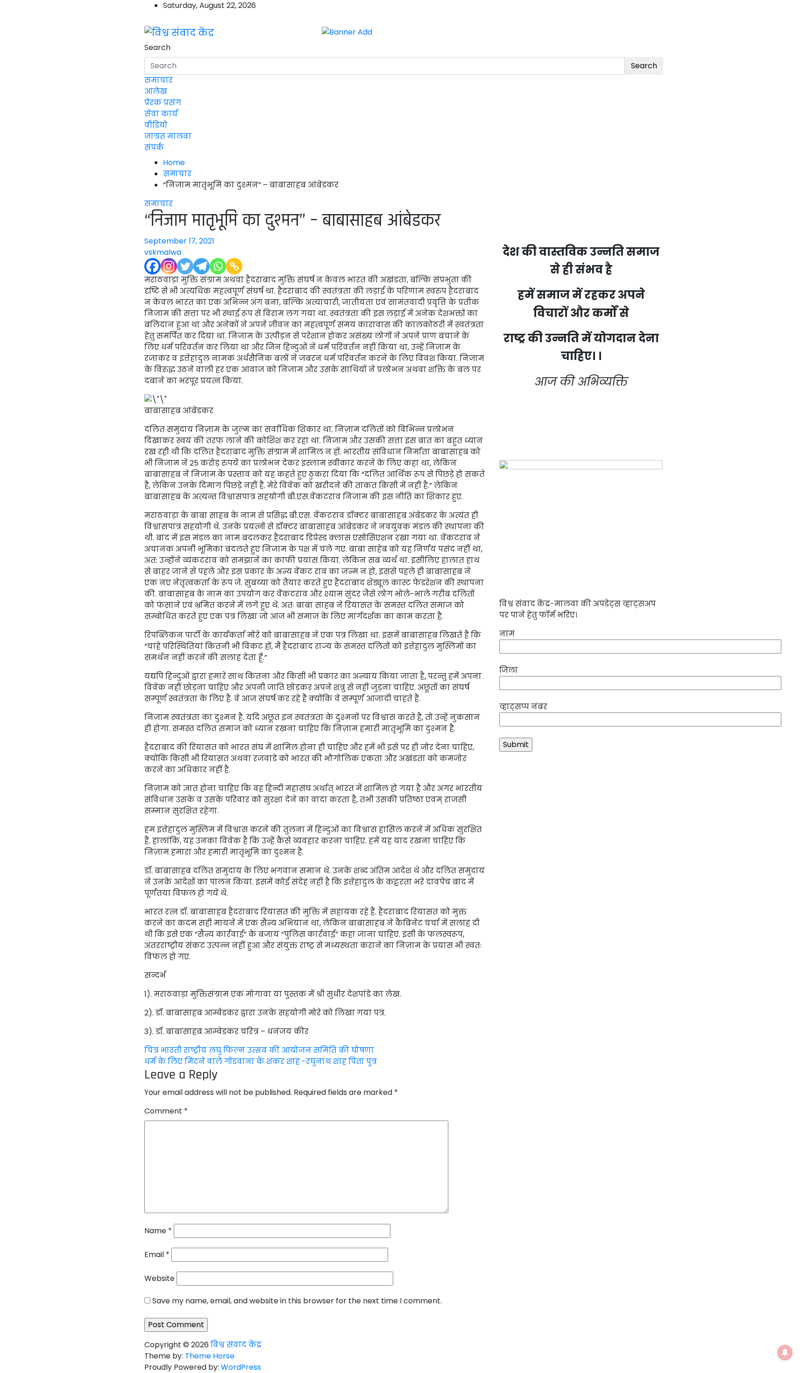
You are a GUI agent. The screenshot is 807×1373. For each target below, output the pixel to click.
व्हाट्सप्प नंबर (523, 706)
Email (157, 1254)
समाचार (158, 80)
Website (159, 1278)
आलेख (155, 91)
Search (157, 47)
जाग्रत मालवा (167, 136)
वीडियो (156, 125)
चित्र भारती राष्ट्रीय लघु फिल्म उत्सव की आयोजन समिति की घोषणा (259, 1050)
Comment (166, 1111)
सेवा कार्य (161, 113)
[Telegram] (201, 266)
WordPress (241, 1367)
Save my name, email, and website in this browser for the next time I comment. (297, 1300)
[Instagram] (169, 266)
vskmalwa (162, 252)
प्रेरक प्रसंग (162, 102)
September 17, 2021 (179, 241)
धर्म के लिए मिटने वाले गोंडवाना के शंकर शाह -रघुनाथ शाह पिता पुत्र (260, 1061)
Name (158, 1230)
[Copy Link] (234, 266)
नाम (507, 633)
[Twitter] (185, 266)
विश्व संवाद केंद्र (236, 1344)
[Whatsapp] (218, 266)
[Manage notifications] (785, 1352)
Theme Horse (209, 1356)
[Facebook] (152, 266)
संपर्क (154, 147)
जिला (508, 670)
